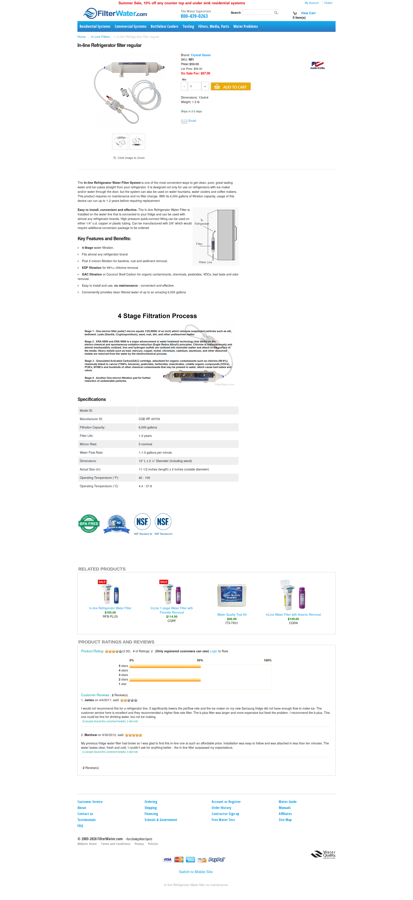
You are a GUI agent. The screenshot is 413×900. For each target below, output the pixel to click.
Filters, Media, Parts (213, 26)
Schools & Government (161, 819)
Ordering (151, 801)
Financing (151, 813)
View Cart (308, 13)
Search (236, 12)
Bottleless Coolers (164, 26)
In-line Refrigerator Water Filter (110, 608)
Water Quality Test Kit (232, 614)
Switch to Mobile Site (196, 871)
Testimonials (86, 819)
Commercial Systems (130, 26)
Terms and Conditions (115, 844)
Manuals (285, 807)
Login (213, 651)
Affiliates (285, 813)
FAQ (80, 825)
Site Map (285, 819)
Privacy (139, 844)
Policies (153, 844)
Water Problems (245, 26)
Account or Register (226, 801)
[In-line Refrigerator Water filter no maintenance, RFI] (128, 127)
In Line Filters (100, 36)
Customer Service (90, 801)
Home (81, 36)
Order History (221, 807)
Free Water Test (223, 819)
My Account (312, 3)
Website (82, 844)
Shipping (151, 807)
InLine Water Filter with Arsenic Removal (293, 614)
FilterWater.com (110, 838)
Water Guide (288, 801)
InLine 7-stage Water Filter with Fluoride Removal (172, 610)
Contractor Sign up (225, 813)
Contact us (85, 813)
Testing (188, 26)
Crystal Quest (201, 55)
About (81, 807)
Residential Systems (95, 26)
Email (192, 120)
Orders (328, 3)
